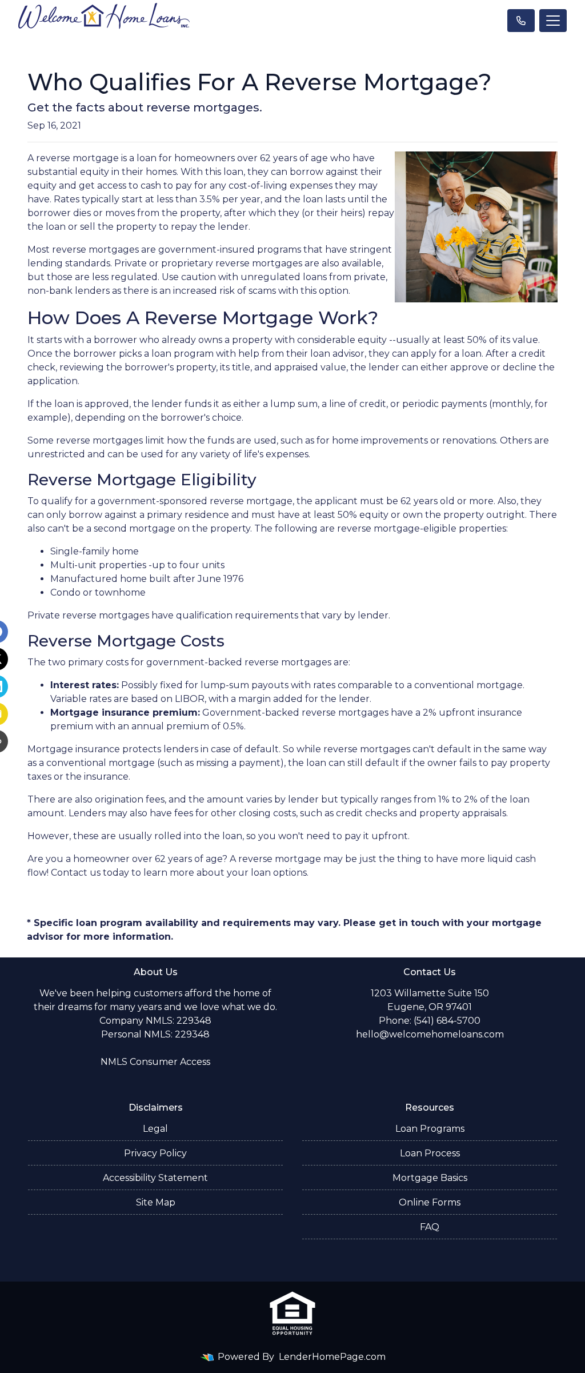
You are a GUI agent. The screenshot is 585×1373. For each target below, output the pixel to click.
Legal (155, 1128)
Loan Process (430, 1153)
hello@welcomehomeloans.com (430, 1034)
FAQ (429, 1227)
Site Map (155, 1202)
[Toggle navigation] (553, 20)
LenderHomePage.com (332, 1356)
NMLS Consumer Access (155, 1061)
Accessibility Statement (155, 1177)
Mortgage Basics (429, 1177)
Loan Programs (429, 1128)
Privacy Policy (155, 1153)
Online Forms (429, 1202)
